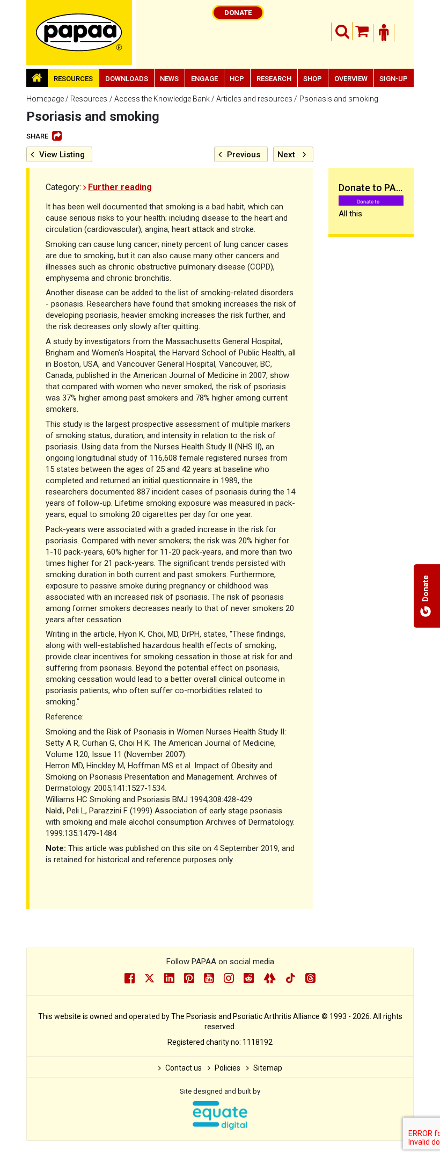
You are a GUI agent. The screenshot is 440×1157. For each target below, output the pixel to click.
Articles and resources (254, 98)
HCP (237, 79)
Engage (204, 79)
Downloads (126, 79)
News (169, 79)
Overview (351, 79)
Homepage (45, 98)
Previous (243, 154)
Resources (73, 79)
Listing (62, 154)
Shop (312, 79)
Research (273, 79)
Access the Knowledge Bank (162, 98)
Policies (227, 1068)
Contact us (183, 1068)
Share (37, 136)
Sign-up (393, 79)
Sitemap (267, 1068)
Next (286, 154)
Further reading (120, 187)
